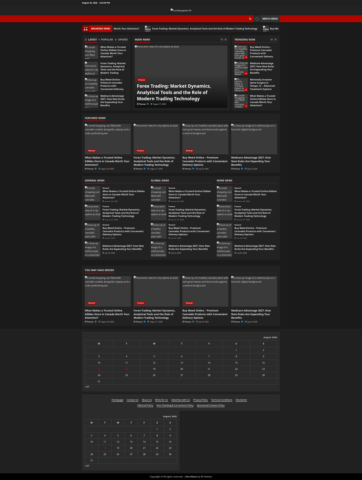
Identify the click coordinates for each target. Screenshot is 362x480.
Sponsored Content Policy (211, 405)
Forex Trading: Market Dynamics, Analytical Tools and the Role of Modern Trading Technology (188, 28)
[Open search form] (250, 19)
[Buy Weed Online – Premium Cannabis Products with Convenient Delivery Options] (205, 139)
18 (126, 369)
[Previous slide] (222, 39)
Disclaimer (241, 399)
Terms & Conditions (221, 399)
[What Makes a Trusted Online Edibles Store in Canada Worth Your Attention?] (108, 139)
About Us (147, 399)
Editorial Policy (145, 405)
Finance (141, 80)
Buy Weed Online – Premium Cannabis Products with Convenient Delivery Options (91, 84)
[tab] (91, 40)
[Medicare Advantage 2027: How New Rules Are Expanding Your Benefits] (254, 139)
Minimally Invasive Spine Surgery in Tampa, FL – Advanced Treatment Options (241, 84)
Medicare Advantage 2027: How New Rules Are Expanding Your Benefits (91, 101)
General (91, 150)
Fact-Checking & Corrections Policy (175, 405)
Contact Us (132, 399)
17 (99, 369)
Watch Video (270, 18)
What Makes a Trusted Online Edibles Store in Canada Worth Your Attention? (91, 52)
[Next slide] (225, 39)
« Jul (87, 386)
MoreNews (191, 476)
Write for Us (161, 399)
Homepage (117, 399)
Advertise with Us (180, 399)
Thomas (142, 104)
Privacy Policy (200, 399)
